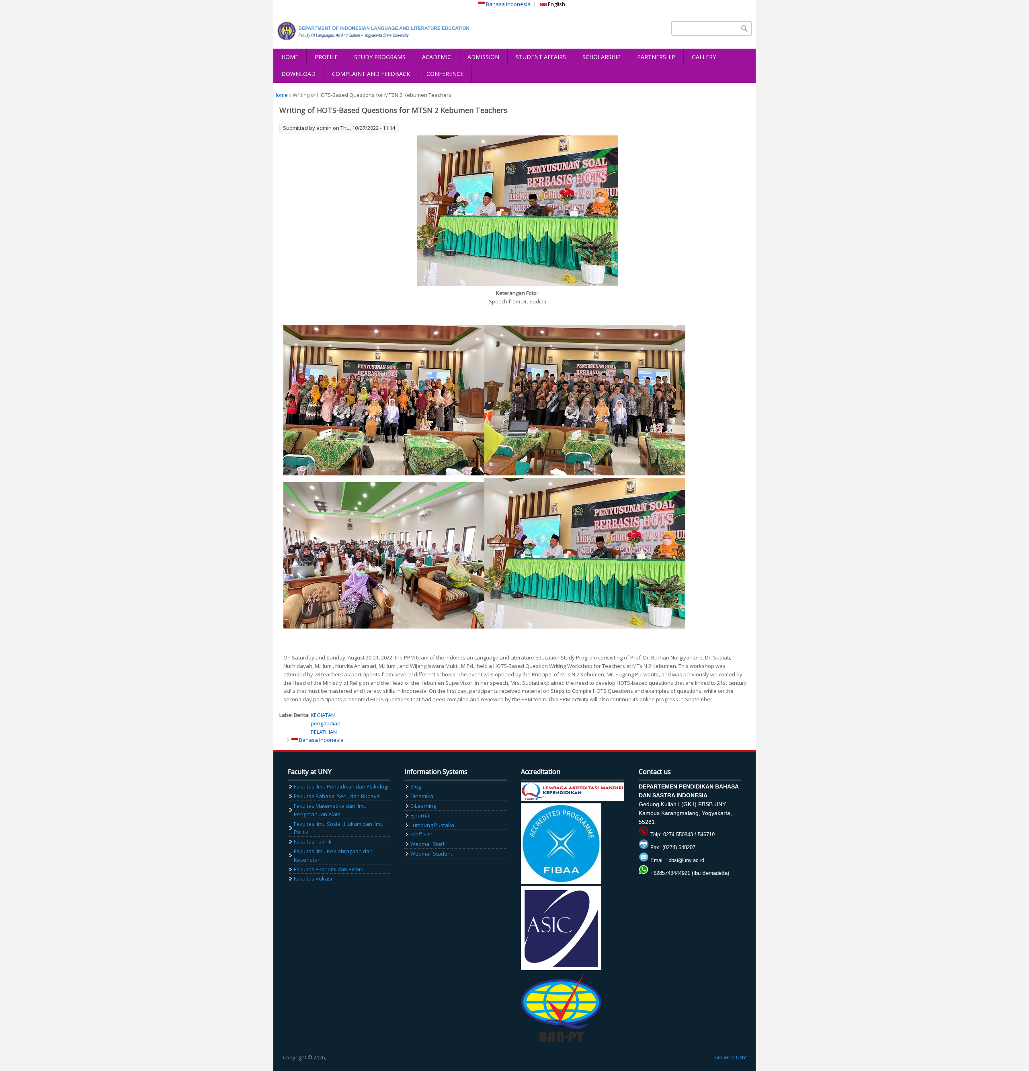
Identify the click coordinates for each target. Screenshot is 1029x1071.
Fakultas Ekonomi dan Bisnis (328, 869)
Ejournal (420, 815)
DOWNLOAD (298, 74)
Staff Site (421, 834)
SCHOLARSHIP (601, 57)
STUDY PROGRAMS (380, 57)
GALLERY (704, 57)
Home (280, 94)
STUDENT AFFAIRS (541, 57)
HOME (289, 57)
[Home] (375, 31)
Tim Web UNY (730, 1057)
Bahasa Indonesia (508, 4)
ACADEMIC (436, 57)
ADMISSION (483, 57)
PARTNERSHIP (656, 57)
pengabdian (325, 723)
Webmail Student (431, 853)
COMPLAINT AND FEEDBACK (371, 74)
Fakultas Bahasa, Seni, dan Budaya (337, 796)
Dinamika (421, 796)
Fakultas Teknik (313, 841)
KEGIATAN (323, 715)
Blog (415, 786)
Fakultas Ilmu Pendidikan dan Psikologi (341, 786)
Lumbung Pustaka (432, 825)
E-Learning (423, 805)
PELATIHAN (324, 731)
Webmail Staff (427, 844)
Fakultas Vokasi (313, 878)
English (556, 4)
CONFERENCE (444, 74)
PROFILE (326, 57)
